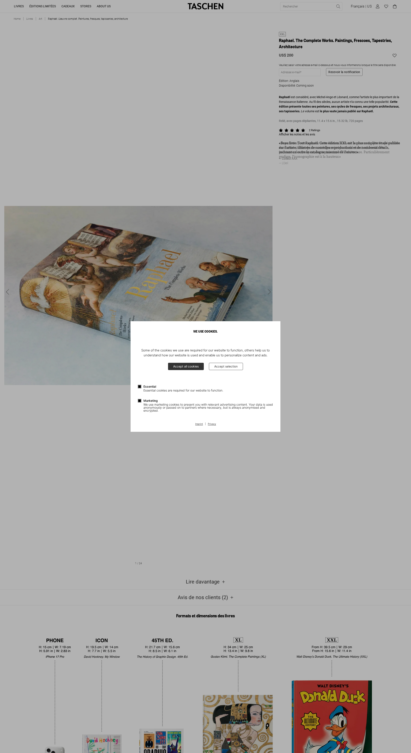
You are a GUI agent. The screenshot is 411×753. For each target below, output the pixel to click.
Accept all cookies (186, 366)
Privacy (212, 424)
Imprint (199, 424)
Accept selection (226, 366)
